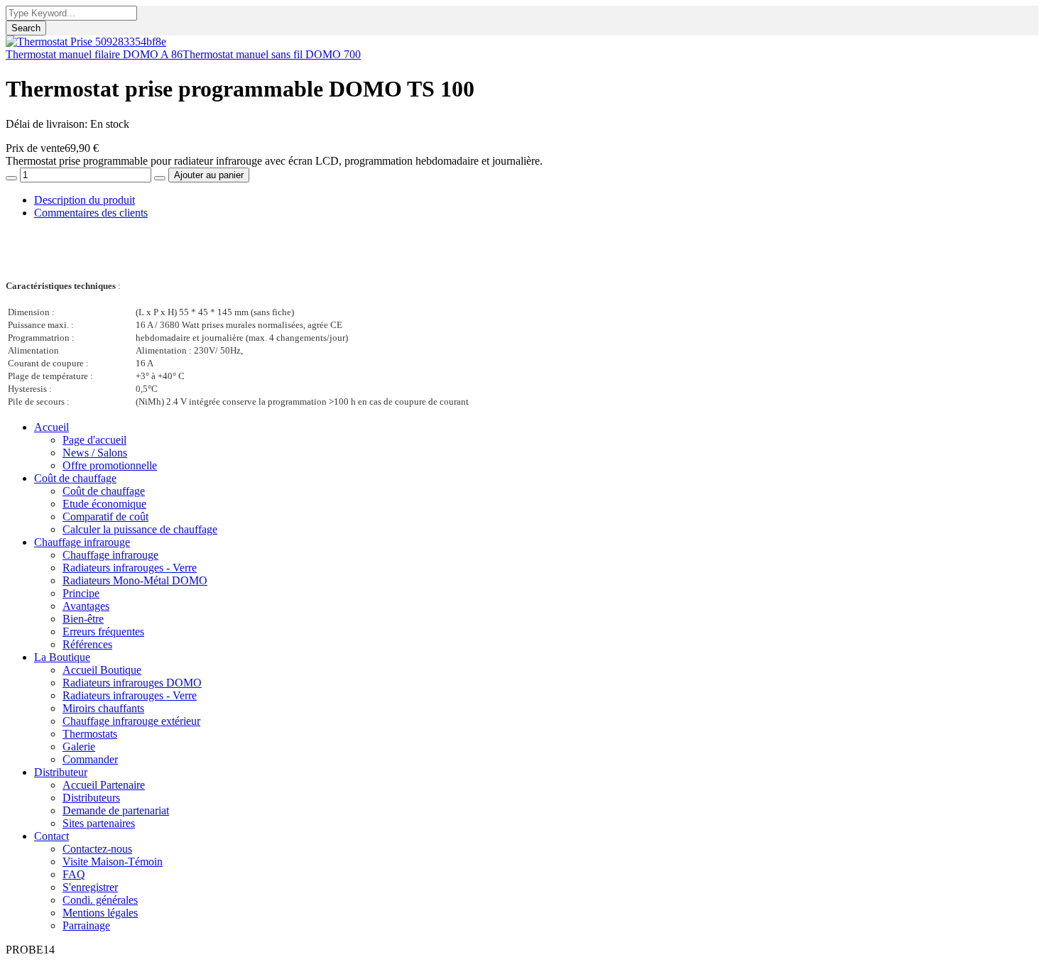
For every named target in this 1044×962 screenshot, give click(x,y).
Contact (51, 836)
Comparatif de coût (105, 516)
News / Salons (94, 453)
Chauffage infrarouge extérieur (131, 721)
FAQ (73, 874)
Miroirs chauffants (103, 708)
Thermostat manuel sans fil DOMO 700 (272, 54)
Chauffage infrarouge (82, 542)
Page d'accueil (94, 440)
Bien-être (83, 619)
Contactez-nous (97, 849)
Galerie (78, 746)
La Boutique (62, 657)
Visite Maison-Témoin (112, 862)
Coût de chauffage (75, 478)
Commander (90, 759)
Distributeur (60, 772)
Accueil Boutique (101, 670)
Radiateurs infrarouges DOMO (132, 683)
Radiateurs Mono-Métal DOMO (134, 580)
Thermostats (89, 734)
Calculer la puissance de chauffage (139, 529)
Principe (80, 593)
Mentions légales (100, 913)
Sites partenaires (98, 823)
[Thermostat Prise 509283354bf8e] (86, 41)
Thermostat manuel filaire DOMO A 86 (94, 54)
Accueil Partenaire (103, 785)
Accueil (51, 427)
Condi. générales (100, 900)
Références (87, 644)
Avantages (85, 606)
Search (25, 28)
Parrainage (86, 925)
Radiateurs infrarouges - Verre (129, 568)
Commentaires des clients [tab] (91, 213)
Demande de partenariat (115, 810)
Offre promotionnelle (109, 465)
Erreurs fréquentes (103, 631)
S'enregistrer (90, 887)
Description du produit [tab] (84, 200)
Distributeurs (91, 798)
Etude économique (104, 504)
